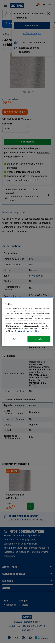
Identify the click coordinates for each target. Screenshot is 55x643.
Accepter (39, 339)
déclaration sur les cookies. (28, 331)
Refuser (16, 339)
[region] (27, 321)
